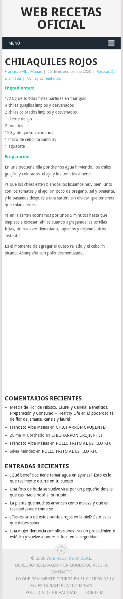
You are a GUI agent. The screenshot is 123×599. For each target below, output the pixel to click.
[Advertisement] (61, 325)
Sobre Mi (95, 592)
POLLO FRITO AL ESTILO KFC (84, 443)
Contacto (61, 572)
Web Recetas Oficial (61, 18)
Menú (14, 43)
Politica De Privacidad (51, 592)
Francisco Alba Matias (23, 71)
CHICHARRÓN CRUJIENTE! (81, 427)
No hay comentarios (44, 78)
